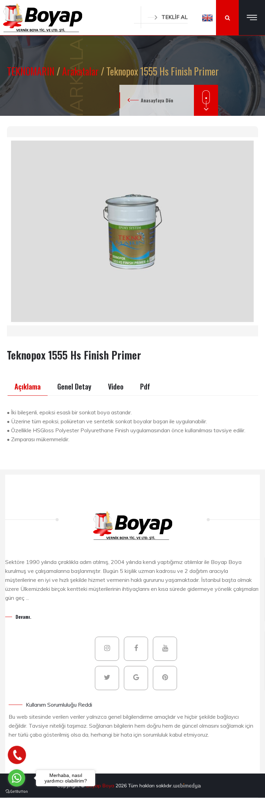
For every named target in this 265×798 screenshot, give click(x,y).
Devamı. (23, 616)
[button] (207, 17)
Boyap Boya (101, 785)
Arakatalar (81, 71)
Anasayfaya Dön (157, 100)
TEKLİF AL (174, 17)
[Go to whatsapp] (16, 778)
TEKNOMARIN (32, 71)
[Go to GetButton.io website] (17, 791)
